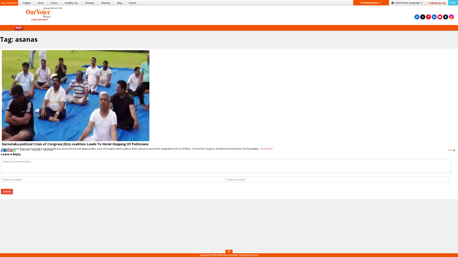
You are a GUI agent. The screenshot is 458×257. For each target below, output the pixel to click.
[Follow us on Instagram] (451, 17)
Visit (450, 150)
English (27, 2)
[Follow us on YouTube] (439, 17)
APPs (453, 2)
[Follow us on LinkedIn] (434, 17)
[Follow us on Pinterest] (428, 17)
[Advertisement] (229, 15)
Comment (48, 150)
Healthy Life (71, 2)
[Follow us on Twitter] (422, 17)
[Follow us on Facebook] (417, 17)
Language (407, 2)
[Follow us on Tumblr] (445, 17)
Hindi (40, 2)
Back (19, 27)
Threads (89, 2)
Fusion (54, 2)
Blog (119, 2)
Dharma (105, 2)
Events (132, 2)
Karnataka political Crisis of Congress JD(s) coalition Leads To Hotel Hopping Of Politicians (75, 144)
